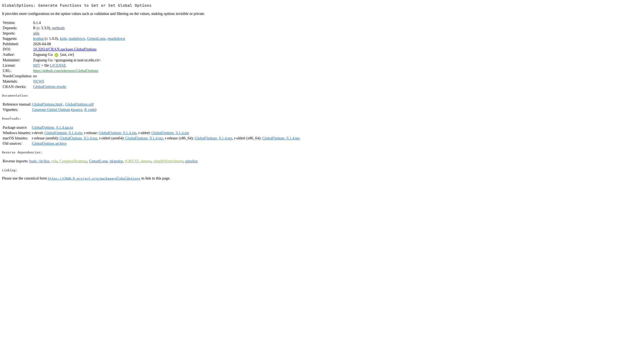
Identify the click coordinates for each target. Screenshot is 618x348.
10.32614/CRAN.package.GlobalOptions (65, 49)
